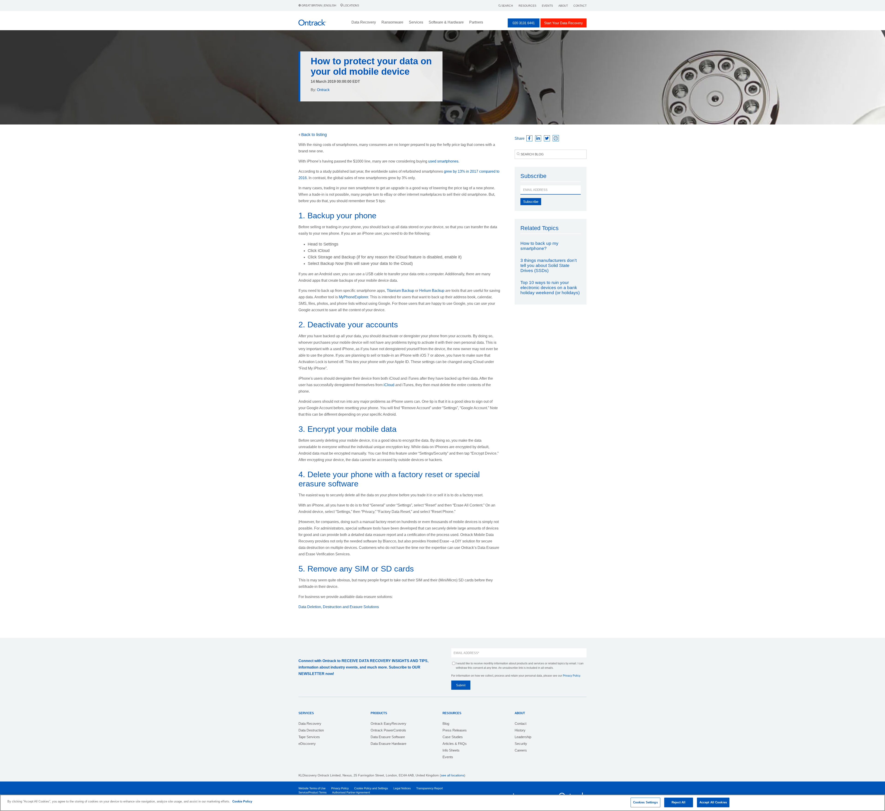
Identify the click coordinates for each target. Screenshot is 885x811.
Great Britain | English (319, 5)
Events (547, 5)
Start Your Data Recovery (563, 23)
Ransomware (392, 22)
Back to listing (313, 134)
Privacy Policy (571, 675)
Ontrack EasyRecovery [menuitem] (388, 723)
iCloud (389, 385)
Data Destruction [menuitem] (311, 730)
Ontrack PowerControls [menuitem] (388, 730)
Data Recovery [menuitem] (309, 723)
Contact (580, 5)
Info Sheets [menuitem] (451, 750)
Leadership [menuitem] (523, 737)
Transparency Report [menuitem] (429, 788)
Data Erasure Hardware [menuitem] (388, 744)
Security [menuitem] (521, 744)
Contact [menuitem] (520, 723)
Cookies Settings (645, 802)
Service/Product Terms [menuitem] (312, 792)
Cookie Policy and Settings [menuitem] (371, 788)
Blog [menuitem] (445, 723)
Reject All (678, 802)
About (563, 5)
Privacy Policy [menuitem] (340, 788)
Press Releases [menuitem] (454, 730)
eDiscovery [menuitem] (307, 744)
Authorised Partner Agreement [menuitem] (351, 792)
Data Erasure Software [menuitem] (388, 737)
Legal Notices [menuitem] (402, 788)
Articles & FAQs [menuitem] (454, 744)
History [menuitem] (520, 730)
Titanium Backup (400, 291)
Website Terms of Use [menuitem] (312, 788)
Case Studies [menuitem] (452, 737)
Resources (527, 5)
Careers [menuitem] (521, 750)
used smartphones (443, 161)
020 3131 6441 (524, 23)
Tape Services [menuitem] (309, 737)
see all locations (452, 775)
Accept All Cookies (713, 802)
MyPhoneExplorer (353, 297)
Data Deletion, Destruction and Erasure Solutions (339, 607)
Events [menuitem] (447, 757)
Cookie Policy (242, 801)
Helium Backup (431, 291)
